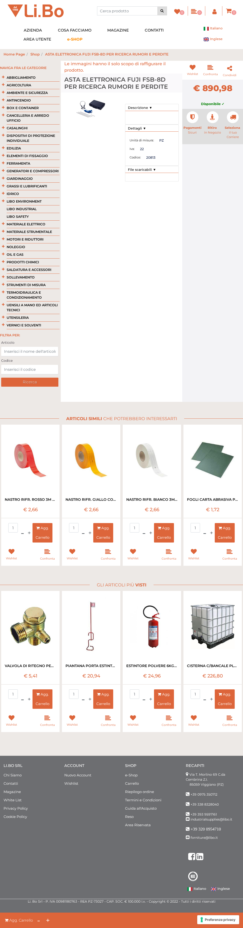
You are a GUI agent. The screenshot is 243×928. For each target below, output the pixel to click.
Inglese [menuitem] (216, 39)
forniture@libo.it (204, 837)
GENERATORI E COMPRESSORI (33, 171)
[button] (162, 10)
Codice (7, 360)
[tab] (151, 107)
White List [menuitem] (13, 800)
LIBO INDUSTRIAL (22, 209)
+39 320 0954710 (206, 829)
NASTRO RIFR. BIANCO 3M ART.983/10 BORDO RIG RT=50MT (152, 499)
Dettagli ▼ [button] (137, 128)
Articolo (7, 342)
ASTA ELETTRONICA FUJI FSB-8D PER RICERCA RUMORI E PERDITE (106, 54)
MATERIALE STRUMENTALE (29, 232)
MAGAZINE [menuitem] (118, 30)
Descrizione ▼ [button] (140, 108)
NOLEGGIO (16, 247)
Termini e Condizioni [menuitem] (143, 800)
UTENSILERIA (18, 318)
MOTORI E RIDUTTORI (25, 239)
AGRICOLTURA (19, 85)
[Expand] (3, 77)
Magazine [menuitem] (12, 791)
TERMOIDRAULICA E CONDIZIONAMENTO (24, 295)
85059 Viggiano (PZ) (207, 784)
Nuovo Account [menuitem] (77, 775)
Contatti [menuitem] (11, 783)
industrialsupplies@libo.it (211, 819)
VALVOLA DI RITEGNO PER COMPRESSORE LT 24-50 (30, 666)
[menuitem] (75, 39)
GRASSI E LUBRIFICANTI (27, 186)
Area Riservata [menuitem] (138, 825)
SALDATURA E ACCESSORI (29, 270)
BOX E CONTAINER (23, 108)
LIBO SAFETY (18, 216)
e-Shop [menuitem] (131, 775)
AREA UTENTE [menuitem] (37, 39)
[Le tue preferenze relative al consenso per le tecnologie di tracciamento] (218, 919)
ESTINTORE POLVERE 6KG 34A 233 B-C (152, 666)
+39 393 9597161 (204, 814)
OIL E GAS (15, 254)
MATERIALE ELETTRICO (26, 224)
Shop (35, 54)
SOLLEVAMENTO (21, 277)
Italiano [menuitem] (216, 28)
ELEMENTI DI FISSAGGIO (27, 156)
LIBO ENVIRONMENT (24, 201)
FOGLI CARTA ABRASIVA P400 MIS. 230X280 (212, 499)
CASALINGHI (17, 128)
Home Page (14, 54)
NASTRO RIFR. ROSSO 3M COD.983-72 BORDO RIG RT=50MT (30, 499)
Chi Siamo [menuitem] (13, 775)
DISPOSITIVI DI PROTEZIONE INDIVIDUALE (31, 138)
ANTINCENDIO (19, 100)
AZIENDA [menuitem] (33, 30)
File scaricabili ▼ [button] (142, 169)
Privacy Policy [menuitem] (16, 808)
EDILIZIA (14, 148)
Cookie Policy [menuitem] (15, 816)
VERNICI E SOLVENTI (24, 325)
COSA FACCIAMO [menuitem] (74, 30)
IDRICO (13, 194)
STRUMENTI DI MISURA (26, 285)
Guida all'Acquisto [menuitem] (141, 808)
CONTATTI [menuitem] (154, 30)
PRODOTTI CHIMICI (23, 262)
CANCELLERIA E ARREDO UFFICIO (28, 118)
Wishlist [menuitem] (71, 783)
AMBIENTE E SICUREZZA (27, 93)
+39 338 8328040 (205, 804)
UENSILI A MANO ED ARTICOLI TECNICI (32, 307)
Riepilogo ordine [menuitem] (139, 791)
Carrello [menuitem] (132, 783)
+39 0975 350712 (204, 794)
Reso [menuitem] (129, 816)
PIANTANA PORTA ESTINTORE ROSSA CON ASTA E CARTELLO (91, 666)
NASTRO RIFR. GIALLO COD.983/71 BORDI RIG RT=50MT (91, 499)
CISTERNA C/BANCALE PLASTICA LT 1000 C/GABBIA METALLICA (212, 666)
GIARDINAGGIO (20, 178)
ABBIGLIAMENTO (21, 77)
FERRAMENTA (18, 163)
